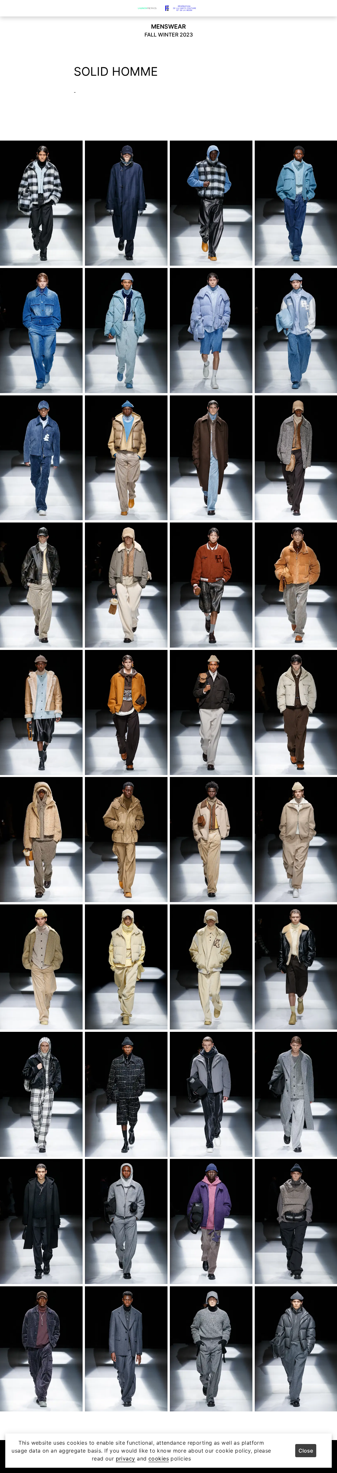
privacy (125, 1458)
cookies (158, 1458)
